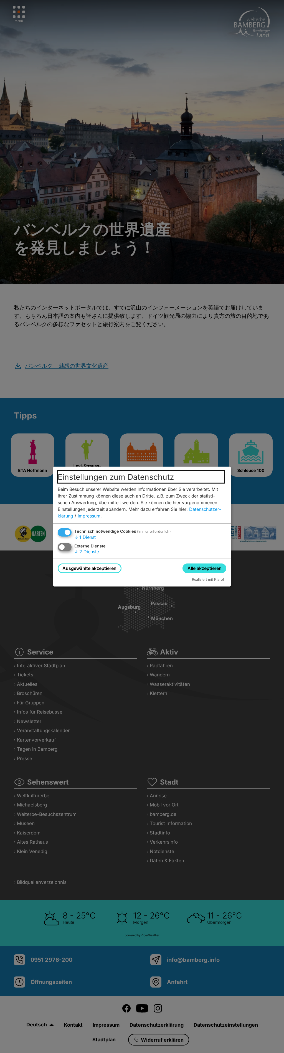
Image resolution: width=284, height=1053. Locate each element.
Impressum (89, 515)
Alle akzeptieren (204, 568)
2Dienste (86, 551)
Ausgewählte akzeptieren (89, 568)
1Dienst (85, 537)
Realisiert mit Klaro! (208, 579)
